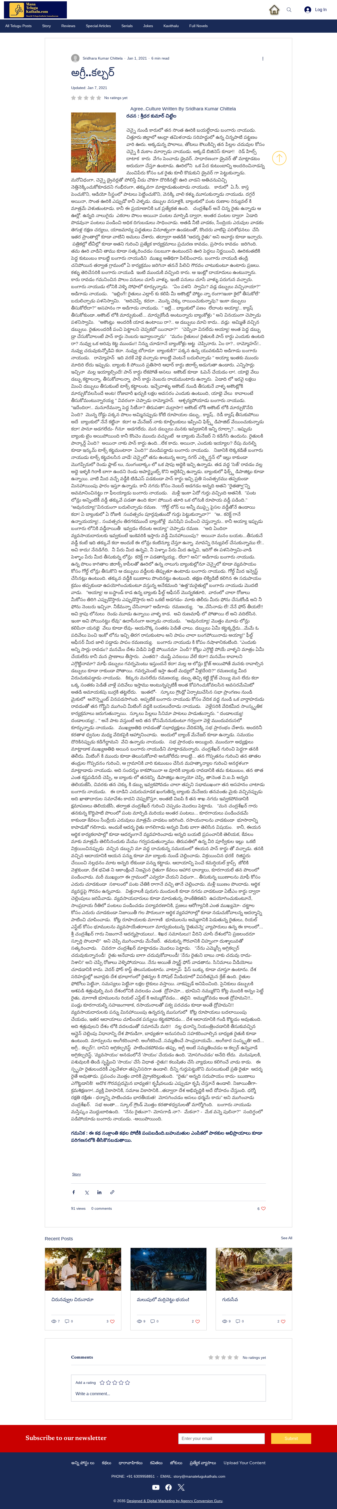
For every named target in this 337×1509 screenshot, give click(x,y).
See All (286, 1238)
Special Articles (98, 26)
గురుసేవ (230, 1300)
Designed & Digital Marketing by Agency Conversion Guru (174, 1501)
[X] (181, 1487)
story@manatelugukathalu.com (199, 1476)
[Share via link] (112, 1192)
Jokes (148, 26)
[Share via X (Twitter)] (86, 1192)
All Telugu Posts (18, 26)
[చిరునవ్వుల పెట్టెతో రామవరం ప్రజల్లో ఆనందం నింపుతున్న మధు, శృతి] (83, 1269)
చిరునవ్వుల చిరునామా (72, 1300)
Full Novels (198, 26)
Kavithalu (171, 26)
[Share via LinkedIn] (99, 1192)
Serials (127, 26)
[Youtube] (156, 1487)
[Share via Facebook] (73, 1192)
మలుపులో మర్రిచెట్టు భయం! (163, 1300)
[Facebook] (168, 1487)
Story (46, 26)
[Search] (289, 9)
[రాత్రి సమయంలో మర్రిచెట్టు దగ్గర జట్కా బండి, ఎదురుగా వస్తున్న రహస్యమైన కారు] (169, 1269)
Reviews (68, 26)
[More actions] (263, 58)
